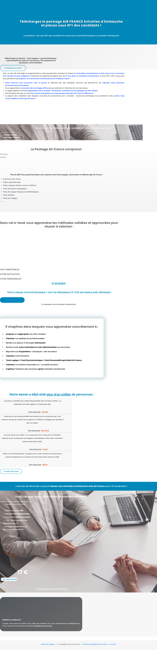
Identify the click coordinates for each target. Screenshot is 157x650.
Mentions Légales (48, 644)
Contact (112, 644)
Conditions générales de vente (94, 644)
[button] (13, 68)
